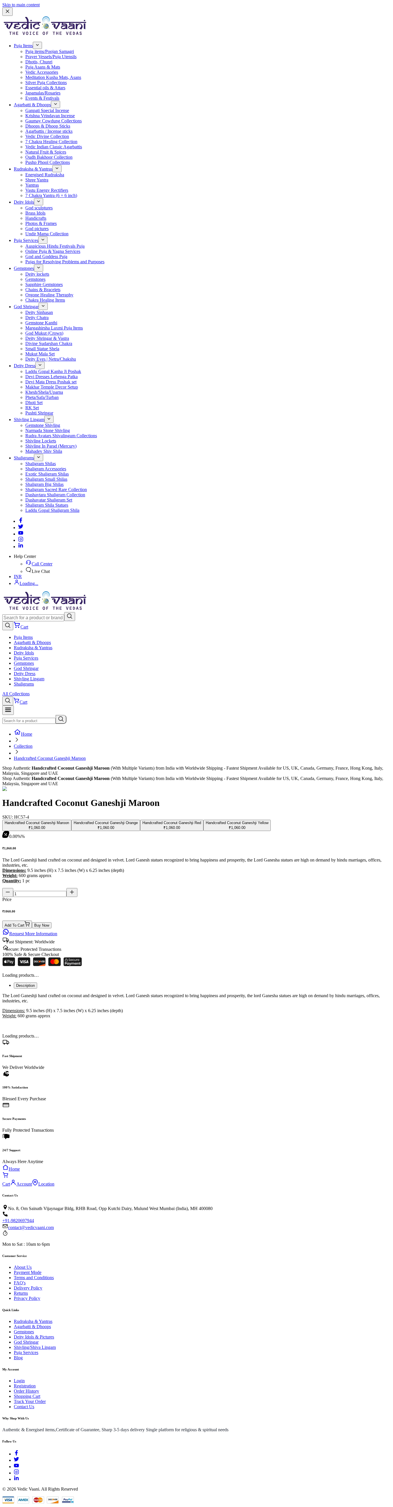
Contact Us (24, 1406)
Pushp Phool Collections (47, 162)
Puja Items (23, 45)
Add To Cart (14, 925)
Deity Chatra (37, 317)
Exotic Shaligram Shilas (47, 474)
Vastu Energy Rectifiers (46, 190)
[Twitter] (20, 527)
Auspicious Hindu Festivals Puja (55, 246)
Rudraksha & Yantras (33, 168)
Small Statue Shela (42, 348)
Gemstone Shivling (42, 425)
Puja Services (26, 240)
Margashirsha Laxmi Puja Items (54, 327)
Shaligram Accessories (45, 468)
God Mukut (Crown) (44, 333)
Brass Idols (35, 213)
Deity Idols (24, 202)
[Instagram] (20, 540)
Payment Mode (27, 1272)
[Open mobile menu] (8, 710)
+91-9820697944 (18, 1220)
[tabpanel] (196, 1005)
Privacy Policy (27, 1298)
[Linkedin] (20, 546)
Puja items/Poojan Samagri (49, 51)
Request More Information (33, 933)
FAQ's (20, 1282)
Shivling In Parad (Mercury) (51, 446)
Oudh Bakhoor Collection (49, 157)
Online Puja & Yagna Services (52, 251)
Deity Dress (24, 365)
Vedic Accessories (41, 72)
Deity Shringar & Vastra (47, 338)
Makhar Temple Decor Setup (51, 387)
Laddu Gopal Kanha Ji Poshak (53, 371)
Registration (25, 1385)
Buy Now (41, 925)
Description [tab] (25, 985)
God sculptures (39, 207)
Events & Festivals (42, 98)
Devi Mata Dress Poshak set (51, 381)
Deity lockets (37, 274)
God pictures (37, 228)
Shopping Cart (27, 1396)
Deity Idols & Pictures (34, 1336)
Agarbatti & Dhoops (32, 104)
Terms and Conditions (34, 1277)
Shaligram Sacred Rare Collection (56, 489)
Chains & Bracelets (42, 289)
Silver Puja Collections (46, 82)
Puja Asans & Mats (42, 67)
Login (19, 1380)
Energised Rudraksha (44, 174)
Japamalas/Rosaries (42, 92)
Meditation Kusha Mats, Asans (53, 77)
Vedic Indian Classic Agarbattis (53, 146)
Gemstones (24, 268)
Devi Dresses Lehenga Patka (51, 376)
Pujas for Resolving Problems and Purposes (64, 261)
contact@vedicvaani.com (31, 1227)
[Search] (69, 616)
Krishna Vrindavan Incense (50, 115)
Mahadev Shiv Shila (43, 451)
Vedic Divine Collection (47, 136)
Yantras (32, 185)
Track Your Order (30, 1401)
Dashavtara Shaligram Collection (55, 494)
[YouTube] (16, 1466)
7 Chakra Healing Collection (51, 141)
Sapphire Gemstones (44, 284)
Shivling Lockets (40, 440)
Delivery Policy (28, 1288)
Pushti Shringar (39, 412)
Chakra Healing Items (45, 300)
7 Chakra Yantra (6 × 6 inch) (51, 195)
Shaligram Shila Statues (46, 505)
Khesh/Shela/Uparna (44, 392)
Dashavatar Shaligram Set (48, 499)
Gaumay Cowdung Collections (53, 120)
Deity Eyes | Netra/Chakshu (50, 359)
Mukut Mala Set (40, 353)
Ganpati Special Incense (47, 110)
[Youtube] (20, 533)
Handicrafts (35, 218)
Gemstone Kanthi (41, 322)
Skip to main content (21, 4)
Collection (23, 746)
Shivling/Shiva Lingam (35, 1347)
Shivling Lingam (29, 419)
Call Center (42, 563)
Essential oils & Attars (45, 87)
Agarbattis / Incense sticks (49, 131)
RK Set (32, 407)
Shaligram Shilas (40, 463)
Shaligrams (24, 457)
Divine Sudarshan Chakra (48, 343)
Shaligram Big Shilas (44, 484)
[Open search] (7, 625)
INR (18, 576)
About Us (23, 1267)
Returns (21, 1293)
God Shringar (26, 306)
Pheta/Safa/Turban (42, 397)
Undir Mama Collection (46, 233)
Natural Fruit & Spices (45, 151)
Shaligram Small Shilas (46, 479)
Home (26, 734)
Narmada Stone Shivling (47, 430)
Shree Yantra (36, 179)
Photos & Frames (41, 223)
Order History (26, 1391)
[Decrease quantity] (7, 892)
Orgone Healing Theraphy (49, 294)
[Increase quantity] (71, 892)
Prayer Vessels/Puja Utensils (51, 56)
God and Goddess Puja (46, 256)
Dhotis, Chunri (38, 61)
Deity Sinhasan (39, 312)
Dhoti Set (34, 402)
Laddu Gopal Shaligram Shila (52, 510)
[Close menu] (7, 11)
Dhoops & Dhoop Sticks (47, 126)
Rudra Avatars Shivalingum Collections (61, 435)
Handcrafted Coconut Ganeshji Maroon (50, 758)
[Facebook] (20, 521)
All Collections (16, 693)
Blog (18, 1357)
